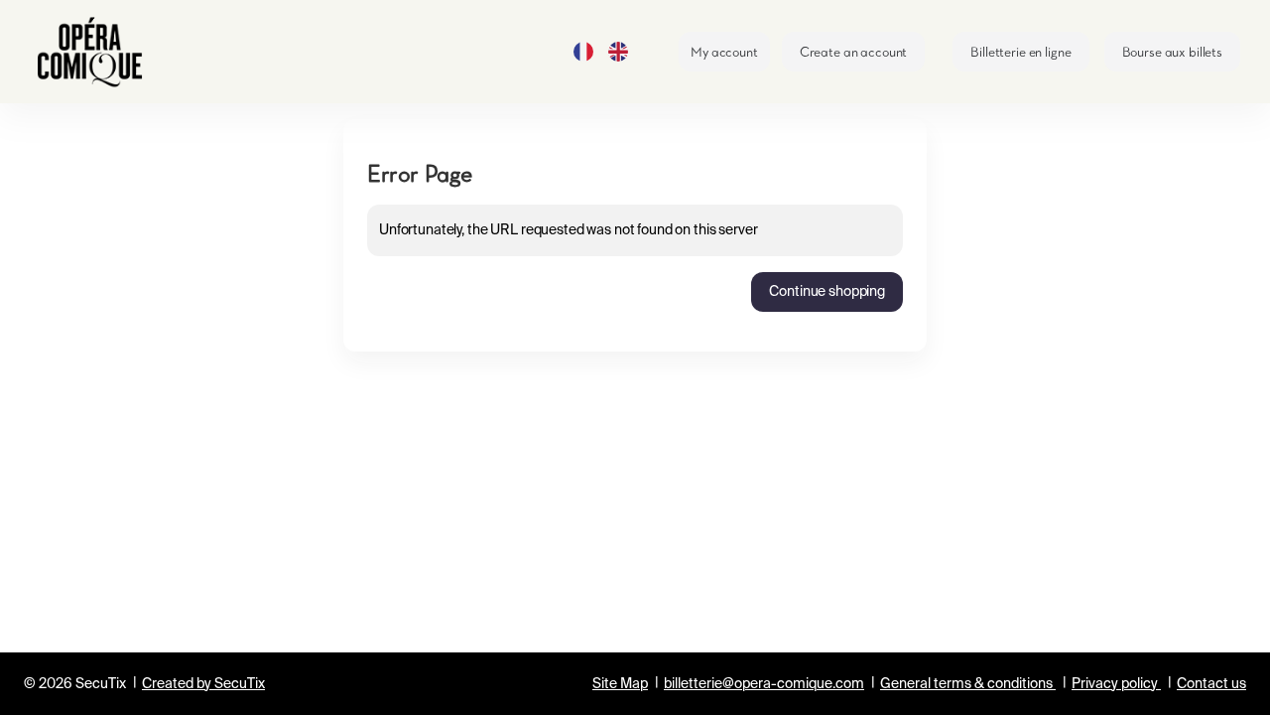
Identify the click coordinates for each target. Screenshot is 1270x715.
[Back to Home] (98, 51)
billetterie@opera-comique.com (764, 684)
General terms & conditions (966, 684)
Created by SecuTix (203, 684)
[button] (1020, 52)
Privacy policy (1115, 684)
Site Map (620, 684)
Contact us (1211, 684)
